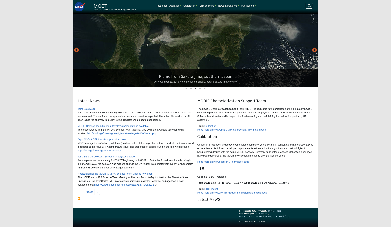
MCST (100, 5)
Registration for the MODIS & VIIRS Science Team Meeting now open (115, 173)
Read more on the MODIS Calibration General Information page (231, 129)
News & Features (227, 5)
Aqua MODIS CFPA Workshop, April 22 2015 (102, 139)
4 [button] (200, 88)
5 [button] (204, 88)
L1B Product (211, 189)
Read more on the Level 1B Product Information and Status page (232, 192)
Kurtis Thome (274, 211)
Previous (76, 50)
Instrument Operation (168, 5)
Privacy (268, 216)
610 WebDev (261, 214)
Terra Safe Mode (86, 109)
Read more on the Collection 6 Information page (223, 161)
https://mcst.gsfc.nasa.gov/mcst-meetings (100, 150)
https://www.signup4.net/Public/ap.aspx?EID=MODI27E (124, 184)
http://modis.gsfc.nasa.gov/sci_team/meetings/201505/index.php (121, 133)
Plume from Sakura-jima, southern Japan (195, 76)
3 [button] (195, 88)
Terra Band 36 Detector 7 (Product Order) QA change (106, 156)
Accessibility (283, 216)
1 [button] (186, 88)
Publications (247, 5)
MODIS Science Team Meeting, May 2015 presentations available (113, 126)
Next (314, 50)
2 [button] (190, 88)
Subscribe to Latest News (79, 198)
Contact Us (244, 216)
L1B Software (206, 5)
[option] (195, 50)
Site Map (257, 216)
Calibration (189, 5)
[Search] (309, 6)
